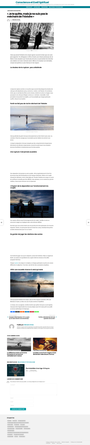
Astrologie (37, 7)
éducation (22, 436)
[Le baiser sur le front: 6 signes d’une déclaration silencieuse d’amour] (45, 344)
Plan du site (59, 443)
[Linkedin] (27, 311)
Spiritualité (29, 7)
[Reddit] (22, 311)
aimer (10, 420)
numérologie (11, 428)
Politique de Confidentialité (76, 442)
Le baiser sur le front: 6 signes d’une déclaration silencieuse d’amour (44, 353)
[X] (17, 311)
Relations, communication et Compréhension (18, 432)
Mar (31, 50)
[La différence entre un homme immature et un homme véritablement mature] (19, 344)
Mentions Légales (65, 442)
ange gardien (22, 420)
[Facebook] (12, 311)
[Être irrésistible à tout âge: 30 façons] (16, 370)
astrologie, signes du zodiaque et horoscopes (18, 422)
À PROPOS (48, 443)
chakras (17, 424)
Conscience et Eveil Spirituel (32, 2)
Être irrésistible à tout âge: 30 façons (38, 368)
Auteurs (53, 443)
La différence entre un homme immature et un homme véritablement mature (17, 354)
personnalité (19, 428)
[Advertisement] (32, 79)
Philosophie (44, 7)
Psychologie (11, 430)
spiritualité (11, 436)
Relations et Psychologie (14, 350)
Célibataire (11, 426)
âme (17, 436)
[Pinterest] (32, 311)
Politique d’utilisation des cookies (53, 442)
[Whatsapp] (36, 311)
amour (15, 420)
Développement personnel (22, 426)
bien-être (11, 424)
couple (23, 424)
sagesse (10, 434)
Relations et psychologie (56, 7)
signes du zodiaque (19, 434)
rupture (16, 263)
